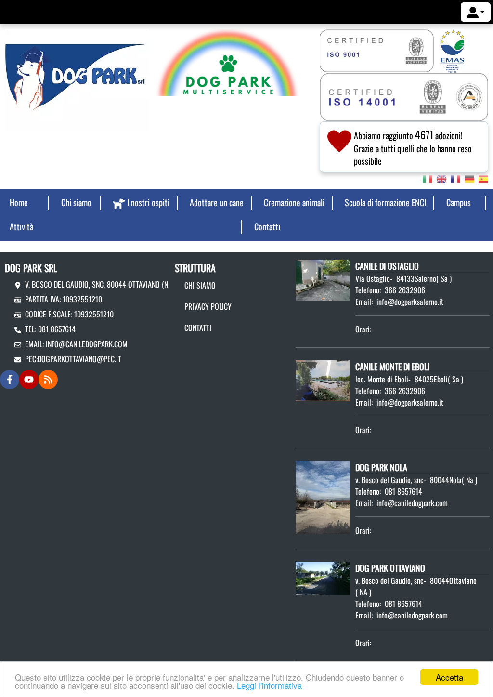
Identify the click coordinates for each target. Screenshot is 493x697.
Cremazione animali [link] (294, 202)
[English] (441, 178)
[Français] (455, 178)
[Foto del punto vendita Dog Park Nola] (323, 496)
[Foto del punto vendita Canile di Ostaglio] (323, 279)
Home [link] (19, 202)
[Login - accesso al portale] (476, 12)
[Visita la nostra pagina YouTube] (29, 379)
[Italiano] (427, 178)
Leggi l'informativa (269, 685)
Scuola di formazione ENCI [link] (385, 202)
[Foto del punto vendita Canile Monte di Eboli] (323, 379)
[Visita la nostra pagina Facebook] (9, 379)
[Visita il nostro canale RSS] (48, 379)
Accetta (449, 677)
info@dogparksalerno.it (409, 301)
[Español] (483, 178)
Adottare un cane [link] (217, 202)
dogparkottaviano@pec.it (79, 359)
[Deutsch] (469, 178)
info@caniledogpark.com (87, 344)
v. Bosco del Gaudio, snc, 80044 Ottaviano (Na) (99, 284)
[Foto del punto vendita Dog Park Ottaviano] (323, 577)
